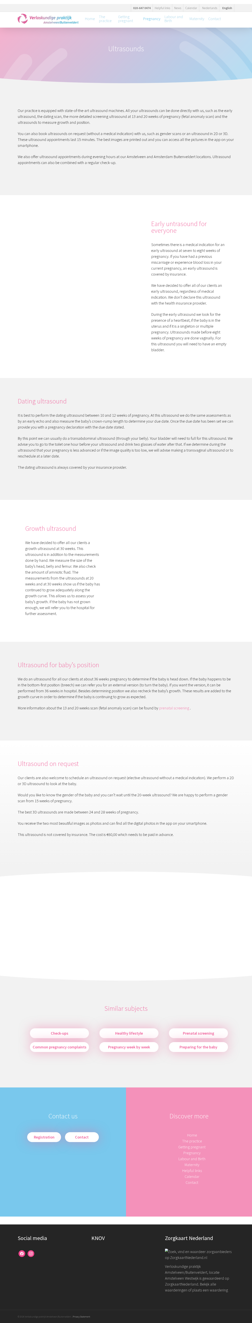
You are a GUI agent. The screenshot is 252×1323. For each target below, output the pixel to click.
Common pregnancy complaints (59, 1046)
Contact (192, 1182)
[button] (44, 1137)
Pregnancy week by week (129, 1046)
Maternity (191, 1164)
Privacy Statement (81, 1316)
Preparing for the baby (198, 1046)
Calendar (192, 1176)
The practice (192, 1141)
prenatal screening (174, 707)
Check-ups (59, 1033)
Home (192, 1135)
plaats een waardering (210, 1290)
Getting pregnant (192, 1146)
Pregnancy (192, 1152)
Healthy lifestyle (129, 1033)
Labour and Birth (192, 1158)
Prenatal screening (198, 1033)
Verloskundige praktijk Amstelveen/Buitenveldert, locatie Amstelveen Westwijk (192, 1272)
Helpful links (192, 1170)
